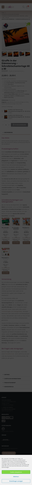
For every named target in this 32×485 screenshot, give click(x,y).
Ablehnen (16, 476)
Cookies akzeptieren (16, 472)
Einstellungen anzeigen (16, 481)
